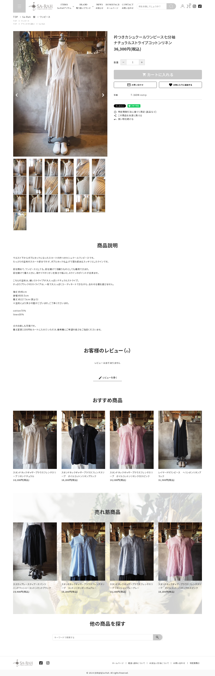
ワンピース (25, 21)
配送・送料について (136, 663)
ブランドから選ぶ (28, 24)
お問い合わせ (135, 85)
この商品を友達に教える (128, 115)
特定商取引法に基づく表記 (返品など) (135, 111)
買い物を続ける (124, 119)
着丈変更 (17, 329)
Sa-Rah (42, 24)
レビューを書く (107, 378)
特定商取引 (195, 663)
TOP (15, 21)
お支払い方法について (159, 663)
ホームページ (118, 663)
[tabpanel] (60, 94)
